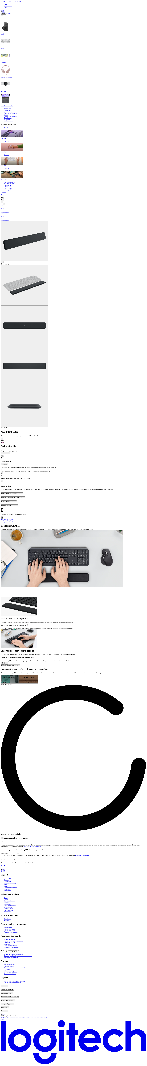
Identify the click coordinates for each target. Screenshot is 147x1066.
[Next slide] (6, 663)
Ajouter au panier (5, 453)
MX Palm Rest (5, 212)
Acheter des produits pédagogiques (13, 954)
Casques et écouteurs (9, 901)
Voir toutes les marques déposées (32, 846)
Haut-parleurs (7, 904)
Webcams (6, 902)
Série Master (7, 919)
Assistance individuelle (10, 964)
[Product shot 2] (24, 285)
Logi (2, 205)
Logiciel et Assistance (6, 505)
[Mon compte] (2, 202)
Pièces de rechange (9, 971)
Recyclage (7, 889)
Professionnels (8, 6)
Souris (5, 898)
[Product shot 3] (24, 325)
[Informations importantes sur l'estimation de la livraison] (2, 473)
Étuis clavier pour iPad (10, 905)
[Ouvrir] (4, 204)
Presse (5, 886)
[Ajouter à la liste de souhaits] (2, 262)
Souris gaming (8, 907)
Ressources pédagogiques (11, 957)
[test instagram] (1, 866)
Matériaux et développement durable (10, 497)
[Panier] (2, 204)
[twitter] (3, 866)
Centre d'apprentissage (10, 883)
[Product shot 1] (24, 241)
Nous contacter (8, 969)
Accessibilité (7, 890)
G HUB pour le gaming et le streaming (14, 981)
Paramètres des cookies (34, 1017)
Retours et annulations (10, 974)
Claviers (3, 209)
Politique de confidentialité (20, 1017)
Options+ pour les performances (12, 982)
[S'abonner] (18, 853)
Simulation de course (9, 930)
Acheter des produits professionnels (13, 941)
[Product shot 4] (24, 366)
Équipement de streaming (11, 932)
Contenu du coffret (5, 501)
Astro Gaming (8, 927)
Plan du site (44, 1017)
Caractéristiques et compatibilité (9, 493)
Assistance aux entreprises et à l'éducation (15, 967)
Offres (2, 194)
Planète (3, 195)
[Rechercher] (2, 198)
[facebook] (4, 866)
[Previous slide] (2, 663)
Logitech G (7, 4)
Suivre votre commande (10, 972)
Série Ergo (7, 920)
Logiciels (3, 192)
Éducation (7, 7)
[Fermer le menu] (2, 15)
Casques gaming (8, 910)
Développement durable (10, 887)
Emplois (6, 880)
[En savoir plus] (2, 517)
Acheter (3, 13)
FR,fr (3, 12)
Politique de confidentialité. (82, 855)
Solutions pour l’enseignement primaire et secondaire (18, 956)
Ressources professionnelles (11, 947)
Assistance (3, 10)
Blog (5, 884)
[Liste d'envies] (2, 200)
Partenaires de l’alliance (10, 945)
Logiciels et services (9, 942)
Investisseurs (7, 881)
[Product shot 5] (24, 406)
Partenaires (7, 944)
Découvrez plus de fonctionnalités (9, 665)
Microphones (7, 911)
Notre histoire (7, 878)
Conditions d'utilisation (7, 1017)
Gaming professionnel (10, 929)
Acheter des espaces (9, 939)
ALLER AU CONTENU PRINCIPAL (11, 1)
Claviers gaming (8, 908)
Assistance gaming (9, 966)
